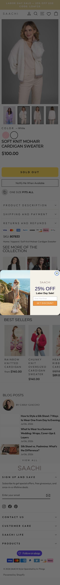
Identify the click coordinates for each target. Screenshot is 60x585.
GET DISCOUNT (45, 303)
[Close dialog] (56, 273)
